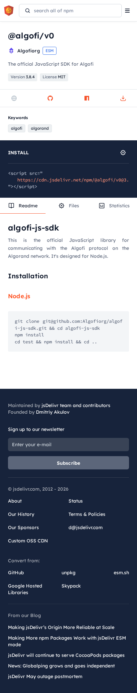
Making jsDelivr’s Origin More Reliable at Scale (61, 627)
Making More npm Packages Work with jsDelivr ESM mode (67, 641)
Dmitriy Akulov (52, 412)
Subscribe (68, 463)
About (15, 501)
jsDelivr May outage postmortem (45, 676)
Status (75, 501)
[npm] (87, 98)
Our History (21, 514)
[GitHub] (50, 98)
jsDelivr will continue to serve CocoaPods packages (66, 655)
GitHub (16, 573)
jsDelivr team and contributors (76, 405)
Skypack (71, 586)
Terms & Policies (86, 514)
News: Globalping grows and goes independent (61, 666)
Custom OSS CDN (28, 541)
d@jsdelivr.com (85, 527)
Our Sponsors (23, 527)
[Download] (123, 98)
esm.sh (121, 573)
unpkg (68, 573)
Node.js (19, 296)
